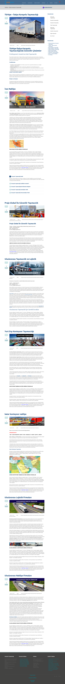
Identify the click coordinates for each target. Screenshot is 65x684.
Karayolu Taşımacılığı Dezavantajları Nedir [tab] (20, 192)
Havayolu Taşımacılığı (54, 22)
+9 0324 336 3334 (48, 7)
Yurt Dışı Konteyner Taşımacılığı (19, 331)
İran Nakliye (10, 89)
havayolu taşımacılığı (30, 348)
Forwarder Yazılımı (32, 681)
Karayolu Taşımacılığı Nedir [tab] (17, 176)
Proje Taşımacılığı (53, 25)
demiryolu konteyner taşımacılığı (26, 219)
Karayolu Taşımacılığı (54, 20)
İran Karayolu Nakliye (23, 666)
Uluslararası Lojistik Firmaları (18, 497)
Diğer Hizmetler (53, 33)
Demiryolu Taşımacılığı (52, 28)
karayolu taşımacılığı (32, 45)
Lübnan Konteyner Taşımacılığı (53, 49)
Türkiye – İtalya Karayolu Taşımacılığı (21, 14)
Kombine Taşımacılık (54, 31)
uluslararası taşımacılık (22, 594)
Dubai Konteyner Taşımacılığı (53, 48)
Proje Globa (11, 293)
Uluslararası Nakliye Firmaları (18, 576)
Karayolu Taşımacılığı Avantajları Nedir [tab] (19, 189)
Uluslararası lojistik (41, 515)
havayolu (30, 375)
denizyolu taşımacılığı (24, 348)
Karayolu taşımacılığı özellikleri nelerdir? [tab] (20, 183)
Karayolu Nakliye (24, 110)
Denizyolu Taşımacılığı (52, 17)
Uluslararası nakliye (40, 110)
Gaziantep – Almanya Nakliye (53, 52)
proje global (35, 110)
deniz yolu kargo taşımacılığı (36, 219)
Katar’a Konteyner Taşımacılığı (15, 449)
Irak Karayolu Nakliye (23, 665)
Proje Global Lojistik (24, 167)
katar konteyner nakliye (15, 414)
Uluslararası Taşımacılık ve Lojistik (20, 259)
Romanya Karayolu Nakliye (24, 663)
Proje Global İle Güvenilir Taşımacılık (21, 203)
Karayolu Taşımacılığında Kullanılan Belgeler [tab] (20, 186)
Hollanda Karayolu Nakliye (24, 664)
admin (18, 45)
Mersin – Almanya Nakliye (52, 53)
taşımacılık (38, 277)
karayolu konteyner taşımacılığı (25, 277)
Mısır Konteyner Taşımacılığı (53, 47)
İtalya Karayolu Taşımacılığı (25, 45)
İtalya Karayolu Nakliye (52, 50)
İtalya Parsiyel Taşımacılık (52, 51)
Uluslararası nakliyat (12, 516)
